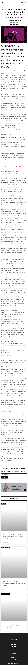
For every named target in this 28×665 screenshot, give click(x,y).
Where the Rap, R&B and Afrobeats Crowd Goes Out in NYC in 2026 (14, 583)
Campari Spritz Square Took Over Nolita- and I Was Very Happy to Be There (14, 536)
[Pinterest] (24, 636)
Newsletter (14, 644)
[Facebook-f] (4, 636)
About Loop (14, 639)
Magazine (14, 653)
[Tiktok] (20, 636)
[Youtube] (16, 636)
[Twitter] (8, 636)
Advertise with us (14, 641)
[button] (11, 23)
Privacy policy (14, 646)
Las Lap (16, 414)
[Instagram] (12, 636)
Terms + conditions (14, 648)
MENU (2, 2)
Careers (14, 651)
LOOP (23, 3)
